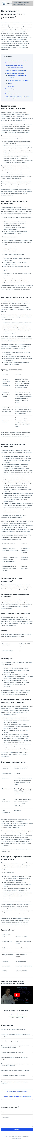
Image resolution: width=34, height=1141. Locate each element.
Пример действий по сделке (15, 67)
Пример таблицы (12, 98)
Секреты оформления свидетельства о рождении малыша (17, 1096)
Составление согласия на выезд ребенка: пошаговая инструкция (15, 1035)
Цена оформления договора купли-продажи (13, 1041)
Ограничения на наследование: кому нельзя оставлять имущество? (13, 1076)
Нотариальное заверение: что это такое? (12, 1052)
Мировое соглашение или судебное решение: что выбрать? (14, 1058)
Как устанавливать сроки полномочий (18, 80)
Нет (23, 1014)
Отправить (17, 1129)
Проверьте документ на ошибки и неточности (17, 96)
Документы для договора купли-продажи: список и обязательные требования (15, 1046)
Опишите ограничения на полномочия (15, 70)
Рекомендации (11, 86)
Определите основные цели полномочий (16, 62)
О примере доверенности (12, 94)
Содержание (8, 56)
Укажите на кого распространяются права (16, 60)
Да (13, 1014)
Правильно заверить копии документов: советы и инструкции (14, 1082)
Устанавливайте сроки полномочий (14, 73)
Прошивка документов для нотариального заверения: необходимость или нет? (15, 1064)
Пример (10, 83)
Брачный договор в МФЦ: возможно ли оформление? (15, 1070)
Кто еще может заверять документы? (18, 1091)
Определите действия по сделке (14, 65)
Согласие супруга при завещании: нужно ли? (13, 1029)
